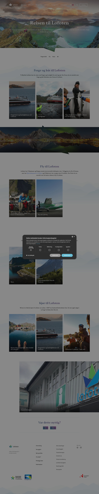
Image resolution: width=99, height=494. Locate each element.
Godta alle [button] (67, 255)
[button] (30, 255)
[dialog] (49, 247)
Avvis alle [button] (55, 255)
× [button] (74, 236)
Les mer (38, 243)
